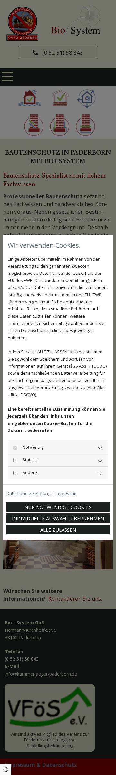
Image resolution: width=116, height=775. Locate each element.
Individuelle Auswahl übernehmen (58, 518)
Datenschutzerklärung (28, 493)
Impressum (67, 493)
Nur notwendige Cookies (58, 507)
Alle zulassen (58, 529)
